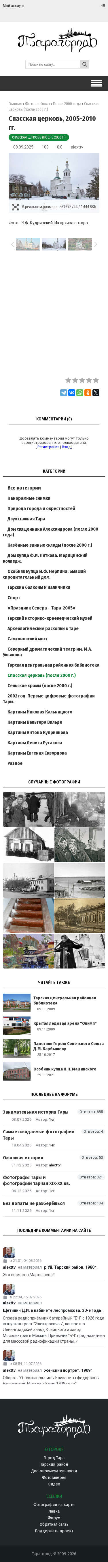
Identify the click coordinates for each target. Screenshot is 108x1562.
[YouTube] (97, 5)
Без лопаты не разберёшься (34, 1203)
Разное (14, 763)
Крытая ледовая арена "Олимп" (65, 1023)
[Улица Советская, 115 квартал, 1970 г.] (28, 880)
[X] (95, 392)
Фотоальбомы (37, 103)
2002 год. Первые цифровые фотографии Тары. (49, 698)
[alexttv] (54, 1252)
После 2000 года (67, 103)
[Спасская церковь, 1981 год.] (79, 951)
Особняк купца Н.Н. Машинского (64, 1069)
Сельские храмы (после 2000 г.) (39, 685)
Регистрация (48, 447)
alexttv (77, 147)
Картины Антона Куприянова (37, 732)
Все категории (24, 488)
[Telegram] (102, 5)
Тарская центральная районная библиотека (53, 665)
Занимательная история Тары (36, 1112)
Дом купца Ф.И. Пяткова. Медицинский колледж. (45, 558)
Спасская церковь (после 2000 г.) (39, 137)
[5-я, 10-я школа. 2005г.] (28, 915)
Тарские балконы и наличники (38, 587)
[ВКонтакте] (71, 392)
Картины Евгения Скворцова (37, 753)
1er (51, 1119)
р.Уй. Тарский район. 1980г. (71, 1267)
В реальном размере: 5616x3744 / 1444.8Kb (59, 206)
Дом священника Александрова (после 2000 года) (50, 532)
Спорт (13, 597)
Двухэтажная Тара (26, 519)
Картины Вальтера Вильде (34, 722)
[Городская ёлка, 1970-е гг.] (28, 809)
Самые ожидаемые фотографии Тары (39, 1135)
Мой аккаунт (13, 5)
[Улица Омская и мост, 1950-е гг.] (79, 880)
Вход (66, 447)
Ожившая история (23, 1158)
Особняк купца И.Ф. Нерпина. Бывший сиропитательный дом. (44, 574)
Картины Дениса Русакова (34, 742)
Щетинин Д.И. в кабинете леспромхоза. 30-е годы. (53, 1310)
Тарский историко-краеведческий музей (49, 618)
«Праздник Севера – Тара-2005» (41, 608)
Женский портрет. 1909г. (69, 1370)
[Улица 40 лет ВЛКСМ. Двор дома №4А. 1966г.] (79, 809)
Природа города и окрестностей (41, 508)
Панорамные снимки (28, 498)
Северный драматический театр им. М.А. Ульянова (47, 651)
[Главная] (54, 49)
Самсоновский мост (27, 638)
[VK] (91, 5)
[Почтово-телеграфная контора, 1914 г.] (79, 915)
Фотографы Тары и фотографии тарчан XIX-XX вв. (36, 1180)
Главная (15, 103)
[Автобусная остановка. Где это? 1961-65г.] (79, 844)
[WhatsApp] (79, 392)
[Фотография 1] (28, 951)
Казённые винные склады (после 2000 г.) (49, 545)
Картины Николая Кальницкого (39, 712)
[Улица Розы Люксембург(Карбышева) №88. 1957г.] (28, 844)
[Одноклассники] (87, 392)
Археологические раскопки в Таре (43, 628)
